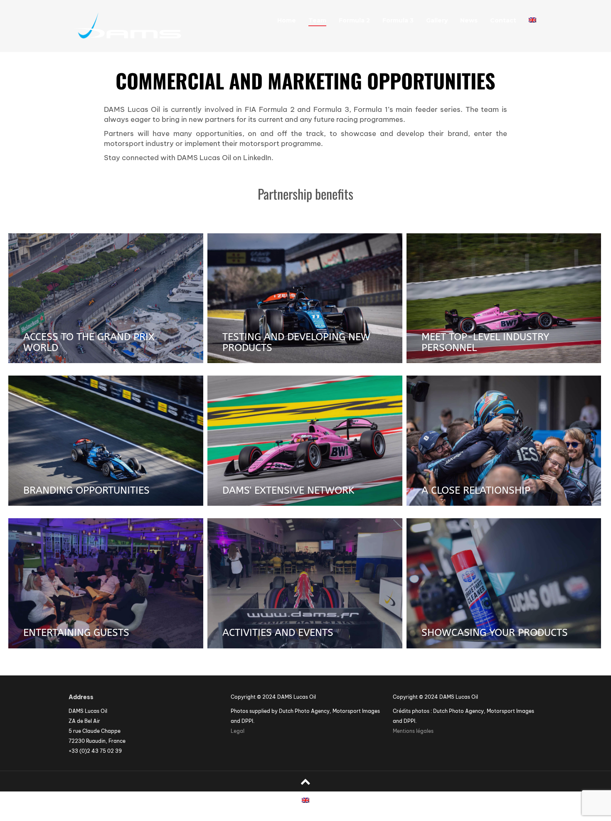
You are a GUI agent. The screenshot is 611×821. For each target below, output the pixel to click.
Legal (237, 731)
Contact (503, 20)
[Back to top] (305, 781)
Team (317, 20)
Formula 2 (354, 20)
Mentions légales (413, 731)
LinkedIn (257, 157)
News (469, 20)
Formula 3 (398, 20)
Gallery (437, 20)
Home (286, 20)
